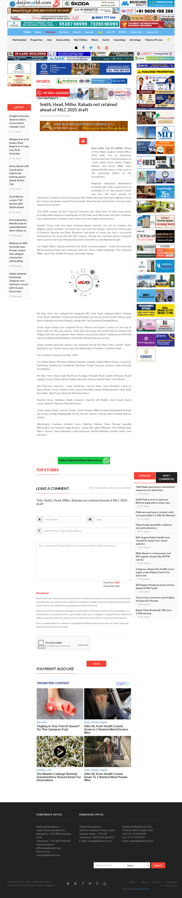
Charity (77, 32)
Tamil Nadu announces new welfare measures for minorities (155, 488)
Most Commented (166, 477)
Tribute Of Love (154, 39)
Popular (144, 475)
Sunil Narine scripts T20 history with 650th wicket (16, 202)
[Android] (168, 39)
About (144, 882)
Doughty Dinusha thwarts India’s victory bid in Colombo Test (19, 121)
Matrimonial (19, 39)
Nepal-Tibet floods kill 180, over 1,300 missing (154, 612)
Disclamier (172, 882)
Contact (157, 882)
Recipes (64, 32)
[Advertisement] (63, 169)
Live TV (110, 32)
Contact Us (152, 32)
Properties (36, 39)
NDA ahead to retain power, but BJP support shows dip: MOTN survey (153, 556)
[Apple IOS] (76, 47)
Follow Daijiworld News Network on (81, 460)
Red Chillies (80, 39)
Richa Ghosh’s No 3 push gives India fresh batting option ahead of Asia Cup (19, 175)
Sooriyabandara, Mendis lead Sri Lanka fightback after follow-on (18, 225)
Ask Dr (106, 39)
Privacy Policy (170, 885)
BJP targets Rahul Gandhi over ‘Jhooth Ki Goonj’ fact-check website (153, 540)
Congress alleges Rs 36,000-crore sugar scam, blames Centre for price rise (155, 572)
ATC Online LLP (141, 889)
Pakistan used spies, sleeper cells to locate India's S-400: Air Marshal (155, 514)
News (38, 32)
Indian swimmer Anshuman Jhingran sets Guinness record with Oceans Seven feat (18, 282)
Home (132, 882)
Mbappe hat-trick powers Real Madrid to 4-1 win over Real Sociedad (19, 146)
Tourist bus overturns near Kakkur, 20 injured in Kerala (155, 599)
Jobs (49, 39)
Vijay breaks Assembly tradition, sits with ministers (154, 526)
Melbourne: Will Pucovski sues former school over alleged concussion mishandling (18, 252)
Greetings (119, 39)
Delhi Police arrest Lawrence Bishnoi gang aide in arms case (153, 501)
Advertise (136, 32)
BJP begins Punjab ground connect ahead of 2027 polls (155, 586)
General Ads (63, 39)
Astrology (135, 39)
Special (89, 32)
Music (95, 39)
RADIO (123, 32)
